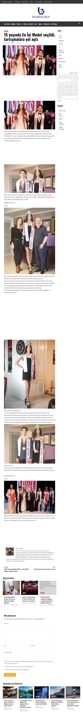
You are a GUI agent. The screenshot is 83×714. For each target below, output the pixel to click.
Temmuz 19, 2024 (33, 603)
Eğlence (40, 24)
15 (73, 87)
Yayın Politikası (38, 2)
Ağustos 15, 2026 (8, 709)
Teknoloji (37, 696)
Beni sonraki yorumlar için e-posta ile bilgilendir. (19, 666)
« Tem (59, 101)
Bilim (21, 696)
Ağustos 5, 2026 (55, 709)
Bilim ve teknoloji (28, 24)
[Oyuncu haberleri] (29, 533)
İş (21, 24)
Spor (35, 24)
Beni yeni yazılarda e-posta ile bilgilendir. (17, 669)
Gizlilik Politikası (48, 2)
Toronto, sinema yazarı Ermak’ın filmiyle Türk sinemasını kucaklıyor (28, 599)
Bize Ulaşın (25, 2)
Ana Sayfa (7, 24)
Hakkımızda (18, 2)
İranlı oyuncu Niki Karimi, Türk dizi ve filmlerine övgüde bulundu (9, 600)
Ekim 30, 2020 (15, 43)
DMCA (31, 2)
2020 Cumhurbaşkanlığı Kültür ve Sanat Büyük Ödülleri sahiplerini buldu (16, 569)
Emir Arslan (8, 43)
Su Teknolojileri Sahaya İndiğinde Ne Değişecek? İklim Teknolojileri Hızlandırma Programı (25, 704)
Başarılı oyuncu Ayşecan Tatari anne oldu (44, 568)
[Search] (79, 23)
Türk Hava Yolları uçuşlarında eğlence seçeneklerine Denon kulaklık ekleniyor (46, 600)
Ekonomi (53, 696)
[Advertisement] (29, 88)
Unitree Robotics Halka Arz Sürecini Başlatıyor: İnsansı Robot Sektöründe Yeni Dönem (73, 703)
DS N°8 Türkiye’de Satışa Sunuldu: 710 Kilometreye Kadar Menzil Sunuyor (9, 703)
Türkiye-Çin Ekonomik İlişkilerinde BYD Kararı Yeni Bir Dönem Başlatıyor (57, 703)
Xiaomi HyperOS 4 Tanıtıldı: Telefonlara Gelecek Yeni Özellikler (41, 702)
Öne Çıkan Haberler (71, 696)
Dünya (18, 24)
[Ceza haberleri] (29, 241)
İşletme (6, 696)
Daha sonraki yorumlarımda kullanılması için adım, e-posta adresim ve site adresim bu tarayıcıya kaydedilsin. (28, 662)
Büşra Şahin (7, 707)
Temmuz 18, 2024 (51, 605)
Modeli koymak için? (10, 292)
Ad (5, 645)
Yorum (6, 623)
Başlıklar (13, 24)
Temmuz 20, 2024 (14, 605)
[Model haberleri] (29, 153)
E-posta (33, 645)
